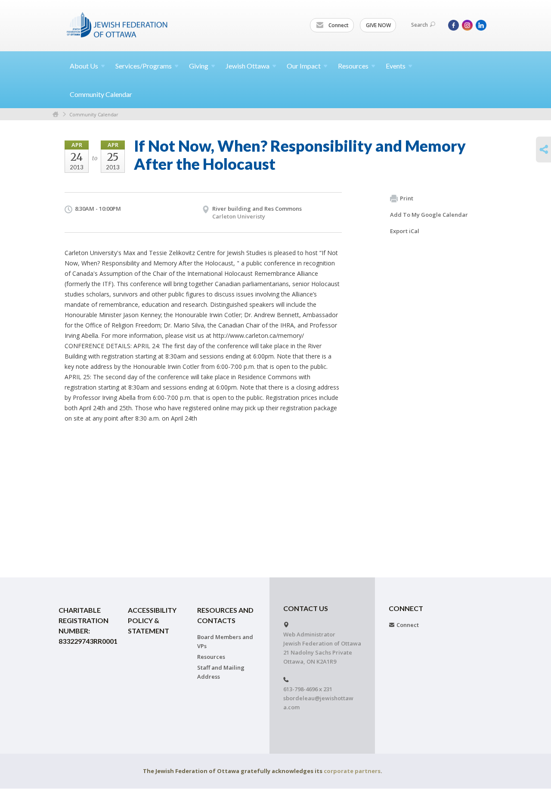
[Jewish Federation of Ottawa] (117, 24)
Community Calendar (101, 94)
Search (419, 24)
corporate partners (352, 771)
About (84, 66)
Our (304, 66)
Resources (211, 657)
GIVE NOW (378, 25)
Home (56, 114)
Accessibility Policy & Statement (152, 620)
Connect (338, 25)
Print (406, 198)
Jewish (247, 66)
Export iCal (404, 231)
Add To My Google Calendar (429, 214)
